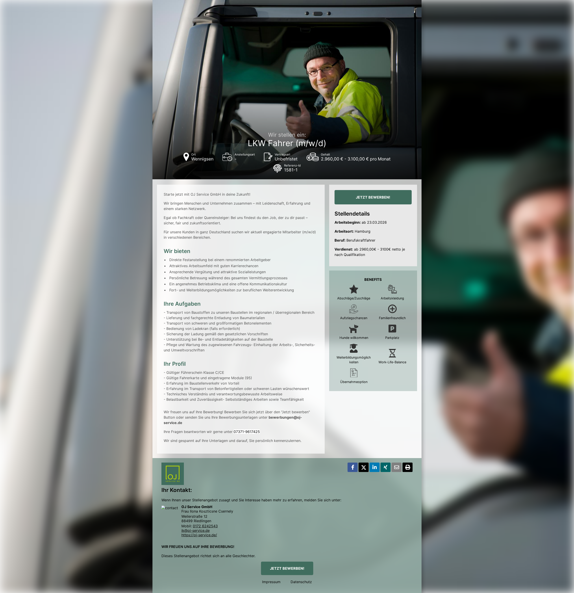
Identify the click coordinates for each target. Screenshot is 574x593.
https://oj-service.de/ (199, 535)
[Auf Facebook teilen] (353, 467)
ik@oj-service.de (195, 530)
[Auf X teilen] (364, 467)
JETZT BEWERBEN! (373, 197)
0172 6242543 (205, 526)
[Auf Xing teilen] (385, 467)
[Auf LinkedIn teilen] (375, 467)
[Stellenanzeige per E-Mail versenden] (396, 467)
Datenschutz (301, 582)
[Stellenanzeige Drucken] (407, 467)
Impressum (271, 582)
